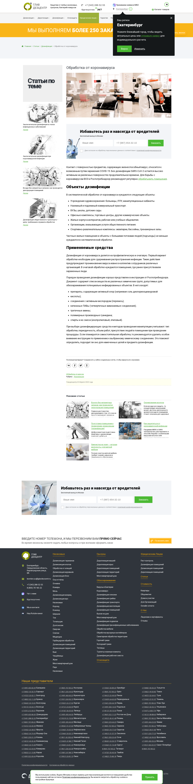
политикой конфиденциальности (149, 150)
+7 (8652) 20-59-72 (109, 741)
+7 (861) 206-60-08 (66, 749)
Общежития (146, 594)
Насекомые (59, 554)
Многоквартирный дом (63, 663)
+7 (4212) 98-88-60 (149, 715)
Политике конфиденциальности (76, 777)
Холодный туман (104, 644)
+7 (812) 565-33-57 (149, 745)
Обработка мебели (105, 629)
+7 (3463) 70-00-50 (66, 730)
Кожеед (56, 610)
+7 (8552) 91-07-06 (66, 726)
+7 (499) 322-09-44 (29, 756)
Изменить (139, 48)
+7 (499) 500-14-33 (109, 707)
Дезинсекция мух (60, 599)
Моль (55, 591)
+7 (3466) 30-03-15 (66, 734)
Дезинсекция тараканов (63, 561)
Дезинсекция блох (61, 576)
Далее (25, 130)
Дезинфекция (79, 377)
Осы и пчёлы (58, 580)
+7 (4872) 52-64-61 (149, 695)
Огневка (56, 583)
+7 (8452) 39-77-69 (109, 730)
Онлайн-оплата (147, 606)
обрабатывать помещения (152, 179)
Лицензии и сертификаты (152, 617)
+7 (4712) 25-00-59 (66, 707)
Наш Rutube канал (35, 613)
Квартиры (145, 591)
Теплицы (101, 648)
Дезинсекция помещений (64, 644)
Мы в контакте (33, 607)
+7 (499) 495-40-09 (66, 722)
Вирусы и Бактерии (105, 587)
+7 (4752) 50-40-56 (109, 753)
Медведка (57, 637)
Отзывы (144, 621)
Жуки (55, 660)
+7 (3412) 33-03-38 (29, 726)
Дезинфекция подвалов (107, 621)
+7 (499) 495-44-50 (66, 715)
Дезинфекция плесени (107, 595)
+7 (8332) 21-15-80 (29, 753)
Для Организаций (148, 602)
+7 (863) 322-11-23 (109, 715)
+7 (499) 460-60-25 (66, 695)
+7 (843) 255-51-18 (29, 737)
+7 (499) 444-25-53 (149, 722)
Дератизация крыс (105, 564)
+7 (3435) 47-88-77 (66, 741)
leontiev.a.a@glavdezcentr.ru (39, 579)
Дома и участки (147, 598)
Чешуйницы (58, 656)
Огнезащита (103, 660)
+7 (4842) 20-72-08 (29, 745)
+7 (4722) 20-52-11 (29, 695)
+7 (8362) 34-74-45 (29, 734)
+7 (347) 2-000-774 (149, 711)
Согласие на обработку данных (61, 765)
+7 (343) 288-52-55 (95, 5)
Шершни (56, 614)
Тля (54, 618)
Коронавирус (102, 591)
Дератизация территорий (108, 572)
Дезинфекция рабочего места (110, 655)
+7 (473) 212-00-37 (29, 711)
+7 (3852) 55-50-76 (29, 692)
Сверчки (56, 629)
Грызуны (101, 554)
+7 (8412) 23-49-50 (109, 695)
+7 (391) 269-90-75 (66, 699)
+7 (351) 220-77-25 (149, 734)
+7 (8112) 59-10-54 (109, 711)
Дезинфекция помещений (108, 610)
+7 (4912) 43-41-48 (109, 718)
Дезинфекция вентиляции (108, 606)
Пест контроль (147, 561)
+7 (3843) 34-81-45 (66, 745)
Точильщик (58, 622)
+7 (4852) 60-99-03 (149, 737)
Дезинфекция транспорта (108, 602)
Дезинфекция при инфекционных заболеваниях (118, 625)
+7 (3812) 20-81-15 (66, 756)
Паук (55, 667)
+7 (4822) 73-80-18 (109, 756)
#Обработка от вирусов (75, 374)
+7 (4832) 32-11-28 (29, 699)
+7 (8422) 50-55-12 (149, 707)
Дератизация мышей (106, 561)
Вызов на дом (103, 614)
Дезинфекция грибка (106, 598)
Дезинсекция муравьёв (63, 572)
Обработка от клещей (62, 568)
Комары (56, 587)
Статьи (144, 576)
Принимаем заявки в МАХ (127, 5)
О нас (144, 610)
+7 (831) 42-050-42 (66, 737)
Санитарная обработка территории (112, 636)
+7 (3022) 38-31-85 (149, 730)
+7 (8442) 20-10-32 (29, 703)
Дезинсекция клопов (62, 564)
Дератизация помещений (108, 568)
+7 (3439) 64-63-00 (109, 699)
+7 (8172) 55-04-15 (29, 707)
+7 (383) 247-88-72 (66, 753)
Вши (54, 652)
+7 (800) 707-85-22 (29, 722)
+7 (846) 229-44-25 (109, 722)
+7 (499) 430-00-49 (29, 688)
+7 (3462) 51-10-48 (109, 745)
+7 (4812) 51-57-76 (109, 734)
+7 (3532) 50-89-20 (109, 688)
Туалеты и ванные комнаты (109, 652)
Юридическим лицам (152, 554)
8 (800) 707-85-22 (34, 588)
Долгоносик (58, 625)
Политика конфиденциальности (34, 765)
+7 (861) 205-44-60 (66, 692)
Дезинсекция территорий (64, 648)
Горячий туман (103, 640)
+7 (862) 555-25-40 (109, 737)
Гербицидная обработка (63, 641)
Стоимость (146, 584)
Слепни (56, 633)
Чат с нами (31, 594)
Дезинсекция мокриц (62, 595)
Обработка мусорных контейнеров (112, 633)
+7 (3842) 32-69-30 (29, 749)
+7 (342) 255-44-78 (109, 703)
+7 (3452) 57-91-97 (149, 699)
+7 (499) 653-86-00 (29, 715)
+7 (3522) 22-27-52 (66, 703)
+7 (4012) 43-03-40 (29, 741)
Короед (56, 606)
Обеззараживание (106, 580)
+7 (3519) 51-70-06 (66, 718)
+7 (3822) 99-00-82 (149, 692)
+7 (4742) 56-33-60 (66, 711)
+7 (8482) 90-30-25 (149, 688)
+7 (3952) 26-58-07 (29, 730)
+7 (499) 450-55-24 (149, 741)
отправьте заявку (150, 35)
